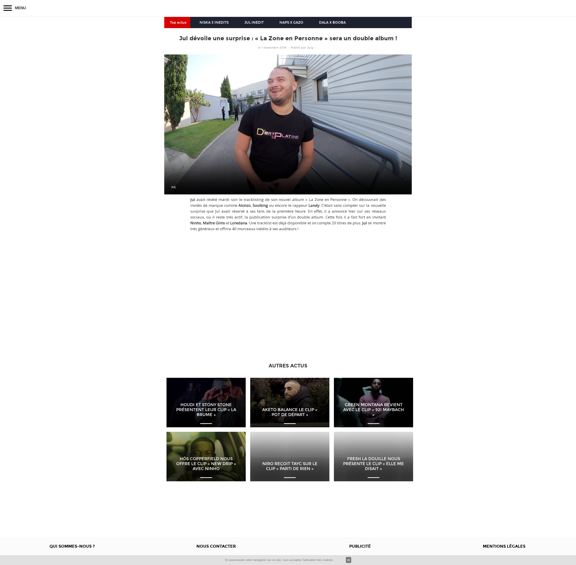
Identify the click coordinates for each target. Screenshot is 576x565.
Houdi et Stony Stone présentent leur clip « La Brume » (206, 409)
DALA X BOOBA (332, 22)
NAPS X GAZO (291, 22)
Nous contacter (216, 546)
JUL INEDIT (254, 22)
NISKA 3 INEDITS (214, 22)
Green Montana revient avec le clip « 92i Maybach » (373, 409)
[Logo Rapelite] (288, 8)
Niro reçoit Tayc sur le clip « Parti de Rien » (289, 466)
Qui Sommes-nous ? (72, 546)
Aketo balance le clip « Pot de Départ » (289, 412)
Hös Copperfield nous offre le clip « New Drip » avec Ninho (206, 463)
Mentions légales (504, 546)
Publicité (360, 546)
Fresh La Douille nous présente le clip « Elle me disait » (373, 463)
